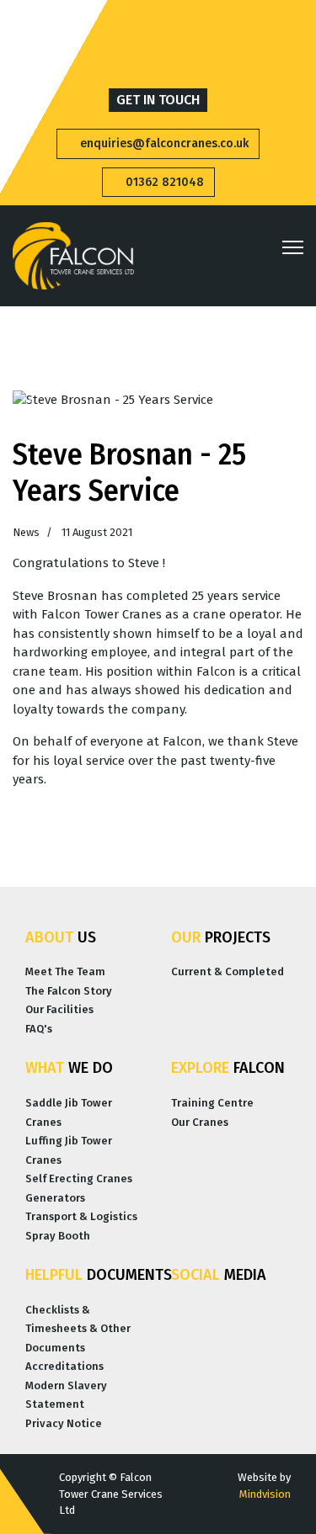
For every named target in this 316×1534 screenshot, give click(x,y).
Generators (55, 1198)
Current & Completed (227, 971)
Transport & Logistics (81, 1216)
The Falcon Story (68, 991)
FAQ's (38, 1028)
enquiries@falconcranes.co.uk (163, 143)
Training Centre (212, 1102)
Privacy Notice (63, 1423)
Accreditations (64, 1366)
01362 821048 (163, 182)
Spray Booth (57, 1235)
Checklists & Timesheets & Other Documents (78, 1328)
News (26, 532)
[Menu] (292, 247)
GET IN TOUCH (158, 100)
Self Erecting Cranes (78, 1178)
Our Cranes (199, 1122)
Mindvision (265, 1494)
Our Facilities (59, 1009)
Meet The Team (65, 971)
